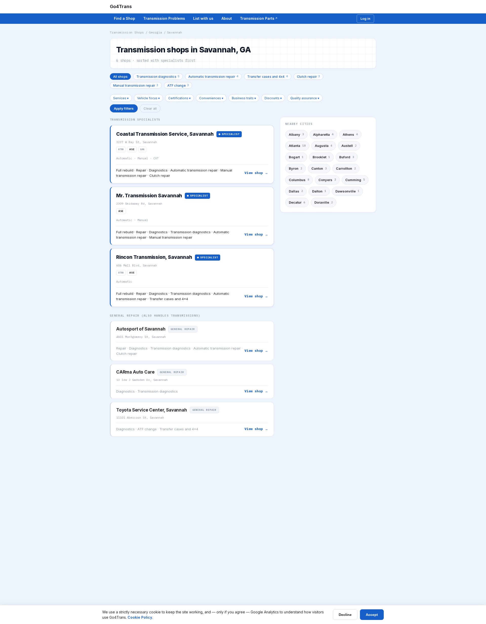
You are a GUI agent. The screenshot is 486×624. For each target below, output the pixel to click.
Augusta (323, 146)
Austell (349, 146)
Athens (350, 134)
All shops (120, 77)
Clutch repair (308, 76)
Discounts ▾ (273, 98)
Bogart (296, 157)
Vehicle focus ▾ (148, 98)
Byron (295, 168)
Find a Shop (124, 18)
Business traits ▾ (244, 98)
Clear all (150, 108)
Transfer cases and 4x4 (267, 76)
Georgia (155, 32)
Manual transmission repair (135, 85)
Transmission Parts (257, 18)
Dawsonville (347, 191)
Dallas (296, 191)
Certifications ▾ (179, 98)
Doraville (323, 202)
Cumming (355, 180)
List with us (203, 18)
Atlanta (297, 146)
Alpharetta (323, 134)
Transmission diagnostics (157, 76)
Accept (372, 615)
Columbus (299, 180)
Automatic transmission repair (213, 76)
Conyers (327, 180)
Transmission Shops (127, 32)
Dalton (319, 191)
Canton (319, 168)
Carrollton (346, 168)
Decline (345, 615)
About (226, 18)
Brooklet (321, 157)
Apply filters (124, 108)
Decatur (297, 202)
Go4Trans (121, 6)
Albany (296, 134)
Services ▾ (121, 98)
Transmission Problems (164, 18)
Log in (365, 18)
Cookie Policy (140, 617)
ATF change (178, 85)
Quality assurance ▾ (304, 98)
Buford (346, 157)
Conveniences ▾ (211, 98)
